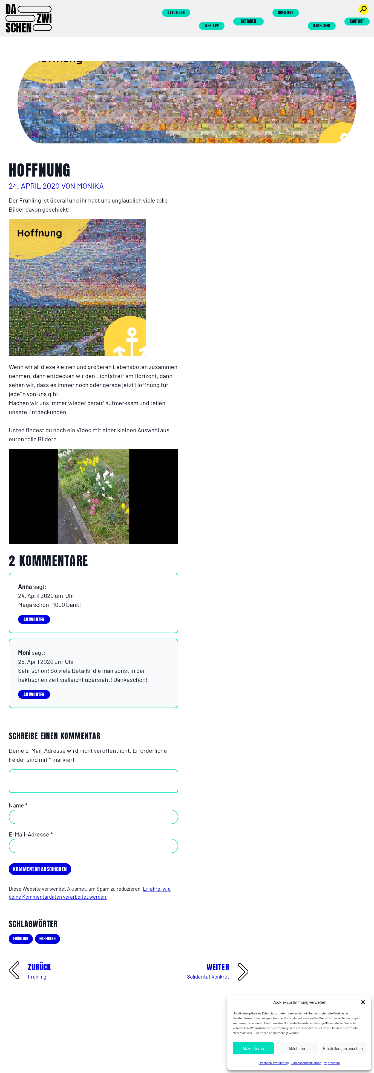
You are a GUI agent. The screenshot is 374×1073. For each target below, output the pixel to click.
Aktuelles (176, 13)
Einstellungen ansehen (343, 1048)
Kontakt (357, 21)
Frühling (20, 939)
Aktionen (248, 21)
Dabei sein (321, 26)
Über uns (286, 13)
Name (18, 805)
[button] (363, 1002)
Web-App (212, 26)
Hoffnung (47, 939)
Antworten (34, 619)
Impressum (332, 1063)
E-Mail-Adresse (31, 834)
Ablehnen (297, 1048)
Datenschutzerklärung (274, 1063)
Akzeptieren (253, 1048)
